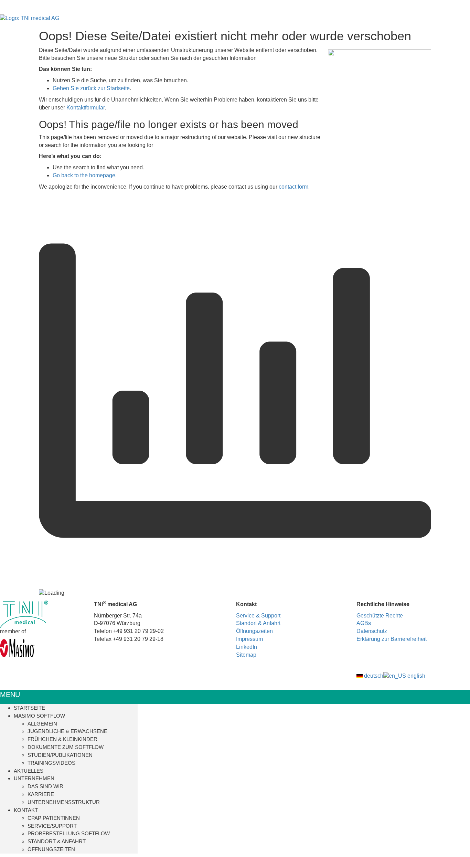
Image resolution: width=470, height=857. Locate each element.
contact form (293, 187)
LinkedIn (246, 647)
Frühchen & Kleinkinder (62, 739)
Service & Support (258, 615)
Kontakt (26, 810)
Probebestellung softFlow (69, 833)
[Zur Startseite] (29, 18)
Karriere (41, 794)
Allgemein (42, 724)
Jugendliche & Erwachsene (67, 731)
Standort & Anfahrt (258, 623)
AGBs (363, 623)
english (415, 676)
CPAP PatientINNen (54, 818)
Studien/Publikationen (60, 755)
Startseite (29, 708)
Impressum (249, 639)
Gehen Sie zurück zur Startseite (91, 88)
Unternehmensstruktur (64, 802)
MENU (10, 694)
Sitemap (246, 655)
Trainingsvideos (51, 763)
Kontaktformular (85, 107)
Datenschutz (371, 631)
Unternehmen (34, 778)
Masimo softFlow (39, 716)
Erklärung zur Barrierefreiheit (391, 639)
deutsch (373, 676)
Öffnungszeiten (254, 631)
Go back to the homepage (84, 175)
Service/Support (52, 826)
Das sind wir (45, 786)
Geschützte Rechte (379, 615)
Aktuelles (28, 771)
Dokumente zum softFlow (66, 747)
